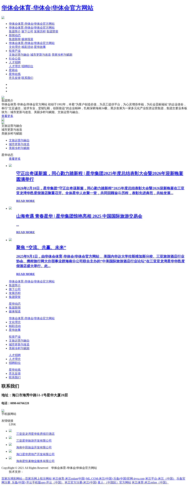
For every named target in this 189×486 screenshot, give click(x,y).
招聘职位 (27, 66)
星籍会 (13, 70)
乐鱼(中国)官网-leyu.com (129, 478)
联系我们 (27, 77)
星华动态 (15, 303)
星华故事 (40, 46)
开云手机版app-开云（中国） (45, 482)
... (17, 225)
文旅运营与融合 (19, 54)
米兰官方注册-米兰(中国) (81, 482)
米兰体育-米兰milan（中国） (150, 482)
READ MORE (25, 200)
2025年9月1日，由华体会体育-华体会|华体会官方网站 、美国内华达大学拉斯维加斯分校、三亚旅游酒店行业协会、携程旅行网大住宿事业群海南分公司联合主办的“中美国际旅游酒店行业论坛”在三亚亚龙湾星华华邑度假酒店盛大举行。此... (100, 261)
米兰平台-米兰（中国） (160, 478)
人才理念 (15, 66)
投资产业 (15, 50)
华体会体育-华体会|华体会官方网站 (47, 7)
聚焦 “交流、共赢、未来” (41, 247)
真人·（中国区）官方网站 (114, 482)
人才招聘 (15, 62)
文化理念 (15, 46)
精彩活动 (27, 46)
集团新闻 (15, 39)
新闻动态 (15, 35)
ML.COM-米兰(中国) (99, 478)
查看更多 (7, 116)
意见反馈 (15, 77)
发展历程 (40, 31)
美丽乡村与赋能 (62, 54)
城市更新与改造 (40, 54)
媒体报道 (27, 39)
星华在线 (15, 74)
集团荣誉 (52, 31)
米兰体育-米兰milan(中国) (68, 478)
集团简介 (15, 31)
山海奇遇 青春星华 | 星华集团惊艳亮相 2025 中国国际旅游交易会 (79, 216)
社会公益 (15, 58)
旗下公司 (27, 31)
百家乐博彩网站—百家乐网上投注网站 (26, 478)
